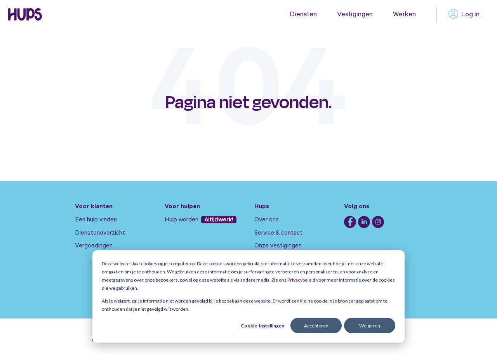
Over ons (266, 220)
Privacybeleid (301, 280)
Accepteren (316, 326)
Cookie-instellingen (262, 326)
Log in (470, 15)
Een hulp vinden (96, 220)
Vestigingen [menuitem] (355, 15)
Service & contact (278, 233)
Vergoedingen (94, 246)
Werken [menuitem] (404, 15)
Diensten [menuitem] (303, 15)
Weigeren (369, 326)
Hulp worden (182, 220)
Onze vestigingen (278, 246)
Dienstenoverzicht (100, 233)
